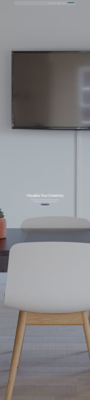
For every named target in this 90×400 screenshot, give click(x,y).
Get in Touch (71, 3)
